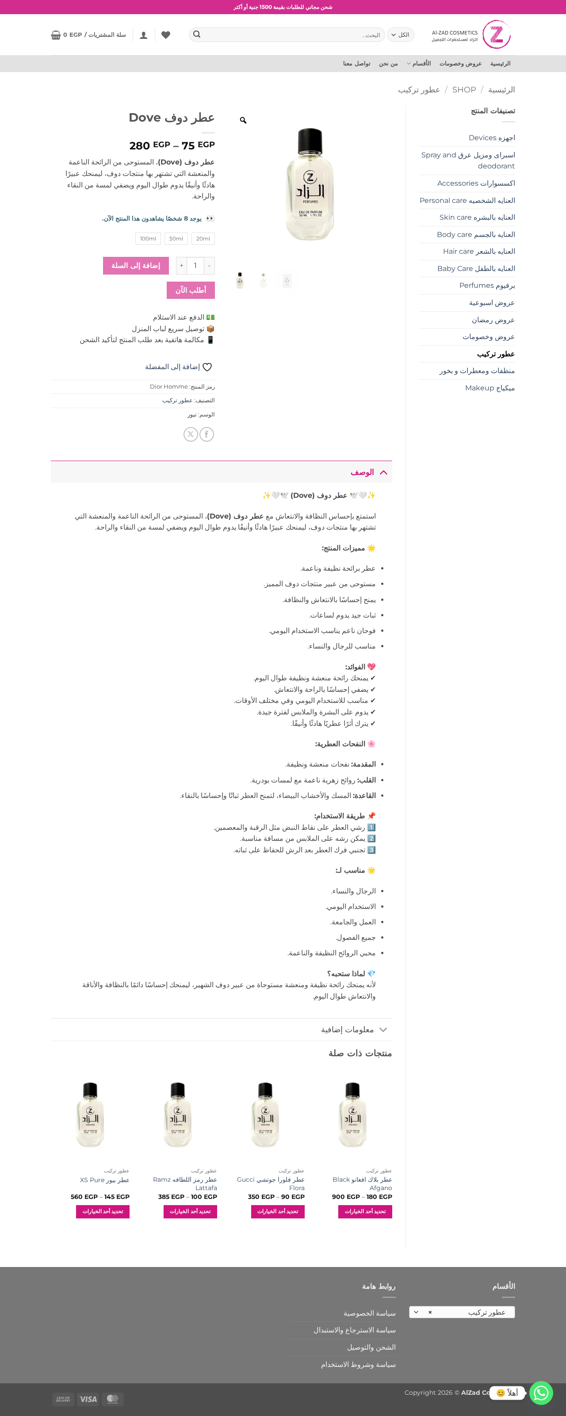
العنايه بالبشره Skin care (477, 217)
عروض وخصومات (461, 63)
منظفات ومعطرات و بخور (477, 370)
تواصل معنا (356, 63)
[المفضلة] (165, 35)
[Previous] (391, 1152)
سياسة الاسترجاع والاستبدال (355, 1330)
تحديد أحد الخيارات (365, 1211)
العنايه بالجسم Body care (476, 234)
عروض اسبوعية (492, 302)
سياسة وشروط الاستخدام (358, 1364)
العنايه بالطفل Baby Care (476, 268)
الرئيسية (500, 63)
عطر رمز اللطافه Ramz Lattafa (185, 1184)
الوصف (362, 472)
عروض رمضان (493, 320)
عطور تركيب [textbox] (467, 1312)
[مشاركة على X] (191, 434)
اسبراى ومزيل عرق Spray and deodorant (468, 161)
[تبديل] (383, 471)
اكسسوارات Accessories (476, 183)
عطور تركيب (419, 89)
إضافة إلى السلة (135, 265)
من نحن (388, 63)
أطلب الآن (191, 290)
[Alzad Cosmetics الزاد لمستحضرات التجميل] (472, 34)
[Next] (51, 1152)
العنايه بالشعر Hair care (479, 251)
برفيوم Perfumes (487, 285)
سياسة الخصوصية (370, 1313)
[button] (143, 35)
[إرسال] (197, 34)
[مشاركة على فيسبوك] (206, 434)
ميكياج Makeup (490, 388)
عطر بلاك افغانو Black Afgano (362, 1184)
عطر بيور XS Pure (105, 1180)
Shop (464, 89)
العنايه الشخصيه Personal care (467, 200)
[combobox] (462, 1312)
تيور (192, 414)
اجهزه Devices (492, 138)
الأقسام (422, 63)
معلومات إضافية (347, 1029)
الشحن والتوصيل (371, 1347)
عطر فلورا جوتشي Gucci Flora (271, 1184)
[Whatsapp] (541, 1393)
